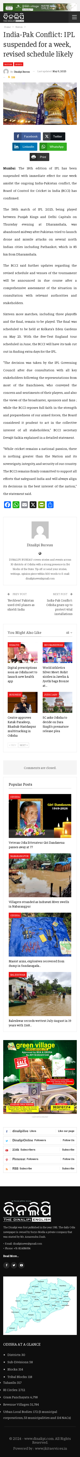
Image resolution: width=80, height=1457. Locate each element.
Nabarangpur (19, 856)
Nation (8, 64)
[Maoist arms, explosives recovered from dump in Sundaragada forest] (40, 935)
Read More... (11, 1256)
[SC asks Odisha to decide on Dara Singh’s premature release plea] (58, 702)
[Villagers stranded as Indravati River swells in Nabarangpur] (40, 875)
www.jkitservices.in (51, 1448)
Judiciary (50, 694)
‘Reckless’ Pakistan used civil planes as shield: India (21, 604)
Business (15, 694)
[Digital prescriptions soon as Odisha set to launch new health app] (23, 652)
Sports (18, 64)
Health (14, 644)
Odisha (15, 796)
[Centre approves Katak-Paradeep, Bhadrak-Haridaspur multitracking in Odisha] (23, 702)
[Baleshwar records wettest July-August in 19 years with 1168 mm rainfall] (40, 994)
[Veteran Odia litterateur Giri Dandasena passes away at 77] (40, 816)
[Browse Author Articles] (40, 530)
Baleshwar (17, 974)
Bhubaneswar (53, 644)
